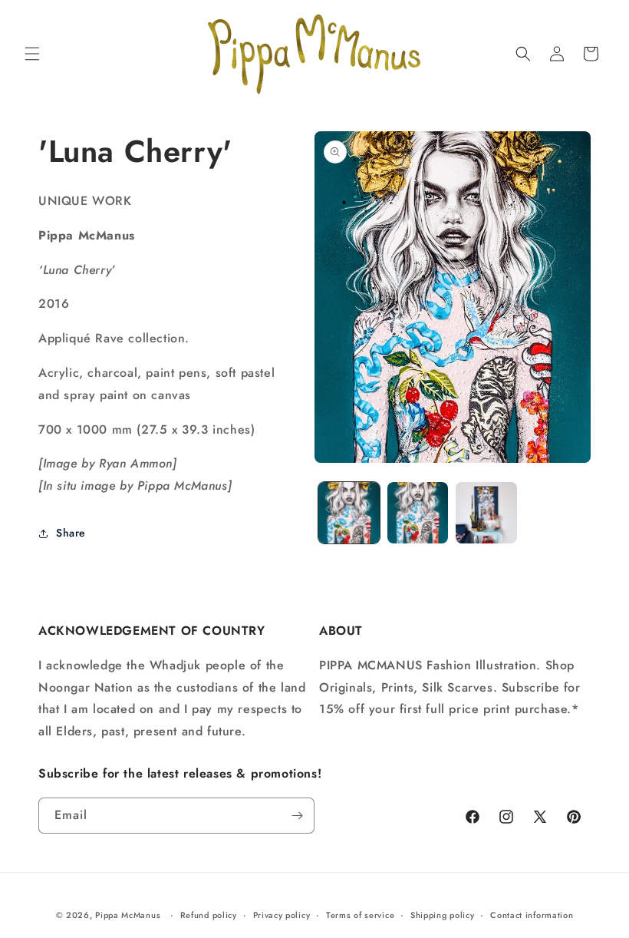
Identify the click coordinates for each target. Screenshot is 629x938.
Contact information (531, 915)
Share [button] (71, 532)
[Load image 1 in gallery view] (349, 512)
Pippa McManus (127, 915)
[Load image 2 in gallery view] (418, 512)
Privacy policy (282, 915)
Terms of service (360, 915)
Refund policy (208, 915)
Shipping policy (442, 915)
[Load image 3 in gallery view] (486, 512)
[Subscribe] (297, 816)
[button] (32, 54)
